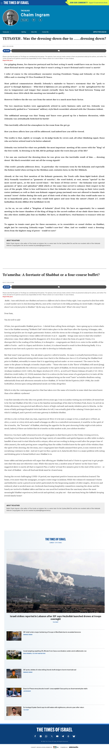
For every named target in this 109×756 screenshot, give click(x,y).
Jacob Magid (27, 691)
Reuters (42, 653)
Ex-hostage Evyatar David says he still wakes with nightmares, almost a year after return (53, 707)
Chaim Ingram (35, 14)
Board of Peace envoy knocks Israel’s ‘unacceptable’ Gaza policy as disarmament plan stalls (55, 688)
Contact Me (45, 32)
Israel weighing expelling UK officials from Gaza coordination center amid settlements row (54, 651)
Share (7, 50)
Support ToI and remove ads (98, 3)
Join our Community (79, 2)
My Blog (24, 32)
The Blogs (25, 10)
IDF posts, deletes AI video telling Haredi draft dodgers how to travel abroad (49, 670)
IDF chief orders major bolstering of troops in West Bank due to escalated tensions (52, 632)
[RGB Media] (56, 747)
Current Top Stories (55, 542)
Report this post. (8, 60)
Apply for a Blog (99, 32)
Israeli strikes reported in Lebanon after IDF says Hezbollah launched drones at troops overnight (55, 617)
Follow (24, 20)
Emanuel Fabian (27, 634)
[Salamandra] (73, 747)
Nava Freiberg (27, 653)
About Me (34, 32)
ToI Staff (55, 622)
